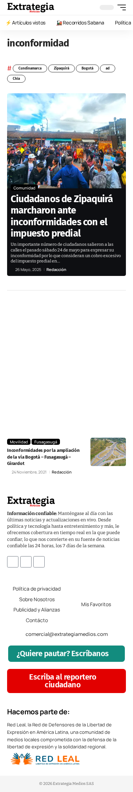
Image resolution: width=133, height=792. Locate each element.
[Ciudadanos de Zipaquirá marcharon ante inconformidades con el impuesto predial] (66, 140)
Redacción (56, 269)
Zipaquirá (61, 68)
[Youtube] (39, 561)
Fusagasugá (45, 441)
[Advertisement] (66, 364)
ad (108, 68)
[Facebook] (12, 561)
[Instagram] (26, 561)
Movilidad (19, 441)
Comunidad (24, 187)
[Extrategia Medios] (30, 7)
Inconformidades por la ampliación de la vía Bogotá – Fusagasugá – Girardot (43, 457)
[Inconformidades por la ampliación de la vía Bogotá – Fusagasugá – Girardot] (108, 452)
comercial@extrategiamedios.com (67, 634)
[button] (120, 7)
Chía (16, 79)
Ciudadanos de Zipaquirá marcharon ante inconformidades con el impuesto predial (62, 216)
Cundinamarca (29, 68)
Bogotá (87, 68)
